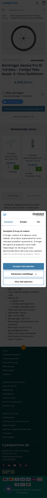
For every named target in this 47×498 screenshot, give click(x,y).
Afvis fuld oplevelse (24, 282)
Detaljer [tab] (23, 222)
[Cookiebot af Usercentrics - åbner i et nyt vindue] (33, 214)
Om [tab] (38, 222)
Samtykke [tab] (8, 222)
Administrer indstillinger (22, 274)
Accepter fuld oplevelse (23, 266)
